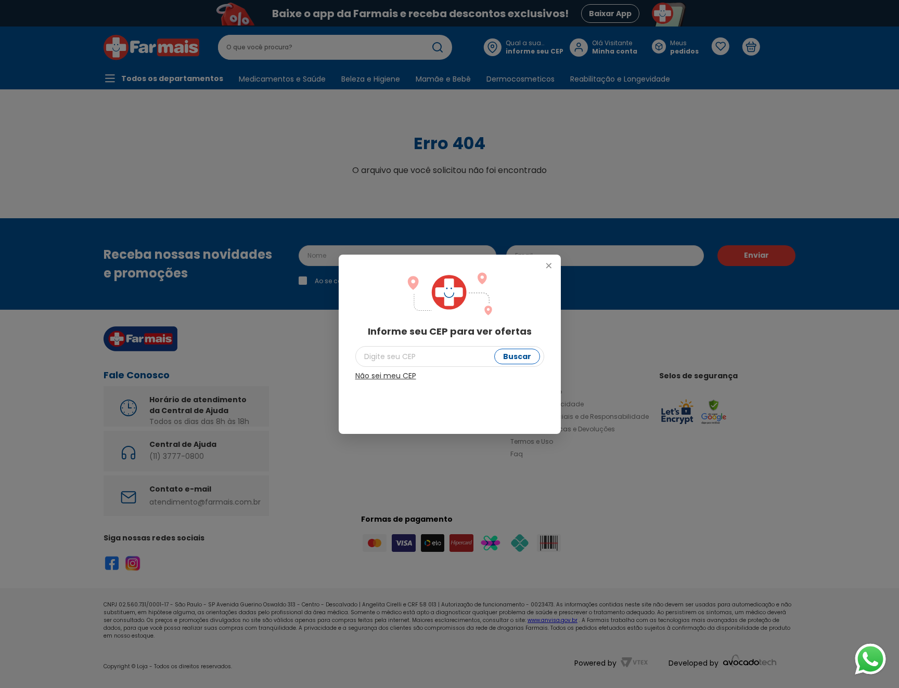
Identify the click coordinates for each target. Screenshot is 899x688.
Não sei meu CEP (385, 375)
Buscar (517, 356)
